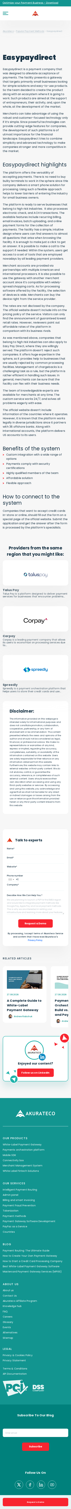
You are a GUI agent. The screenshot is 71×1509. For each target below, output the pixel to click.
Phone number (15, 875)
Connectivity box (13, 1160)
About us (8, 1290)
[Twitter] (19, 1485)
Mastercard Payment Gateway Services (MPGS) (32, 1271)
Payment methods (14, 1216)
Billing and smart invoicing (19, 1200)
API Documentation (15, 1374)
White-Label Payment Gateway (22, 1144)
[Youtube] (52, 1485)
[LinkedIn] (41, 1485)
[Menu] (5, 13)
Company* (13, 884)
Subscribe (35, 1446)
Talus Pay (11, 590)
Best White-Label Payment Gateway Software (31, 1266)
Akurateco (8, 31)
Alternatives (10, 1332)
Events (7, 1327)
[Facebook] (30, 1485)
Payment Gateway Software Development (29, 1221)
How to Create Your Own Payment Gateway (30, 1256)
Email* (10, 857)
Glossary (8, 1322)
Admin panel (10, 1195)
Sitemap (8, 1338)
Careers (7, 1316)
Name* (10, 848)
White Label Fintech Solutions (21, 1171)
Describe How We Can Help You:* (24, 895)
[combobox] (11, 879)
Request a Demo (35, 923)
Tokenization (10, 1210)
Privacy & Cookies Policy (18, 1355)
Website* (12, 866)
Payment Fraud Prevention (19, 1205)
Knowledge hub (12, 1306)
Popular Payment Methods (30, 31)
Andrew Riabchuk (23, 1016)
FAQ (5, 1311)
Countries (9, 1232)
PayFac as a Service (15, 1226)
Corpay (9, 636)
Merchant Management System (22, 1165)
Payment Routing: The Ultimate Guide (26, 1250)
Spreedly (10, 685)
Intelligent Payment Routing (20, 1189)
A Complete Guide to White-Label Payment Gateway (24, 1005)
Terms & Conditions (15, 1368)
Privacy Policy (35, 940)
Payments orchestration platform (23, 1149)
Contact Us (10, 1295)
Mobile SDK (9, 1155)
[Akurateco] (35, 13)
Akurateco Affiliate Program (20, 1301)
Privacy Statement (14, 1360)
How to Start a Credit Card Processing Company (32, 1261)
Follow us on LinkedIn (35, 1072)
